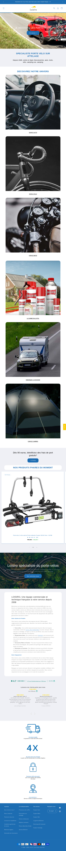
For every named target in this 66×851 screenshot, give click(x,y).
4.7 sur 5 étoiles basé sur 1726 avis (36, 681)
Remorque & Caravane (39, 824)
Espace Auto (36, 810)
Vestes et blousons (24, 819)
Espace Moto (36, 813)
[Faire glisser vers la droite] (37, 547)
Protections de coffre (24, 810)
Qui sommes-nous (33, 576)
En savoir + (33, 33)
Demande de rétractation (11, 833)
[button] (4, 8)
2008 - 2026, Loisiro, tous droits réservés (33, 847)
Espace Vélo (36, 817)
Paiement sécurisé (9, 817)
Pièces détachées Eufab (25, 826)
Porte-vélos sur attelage (23, 814)
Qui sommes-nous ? (9, 810)
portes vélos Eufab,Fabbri (32, 629)
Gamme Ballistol (23, 829)
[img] (33, 689)
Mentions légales (8, 829)
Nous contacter (8, 813)
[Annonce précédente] (3, 2)
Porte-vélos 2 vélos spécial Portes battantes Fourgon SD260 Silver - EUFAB (32, 535)
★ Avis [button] (64, 427)
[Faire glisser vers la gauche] (29, 547)
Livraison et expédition (10, 820)
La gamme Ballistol (38, 820)
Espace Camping (37, 827)
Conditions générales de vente (9, 825)
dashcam (40, 635)
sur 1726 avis (31, 691)
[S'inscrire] (55, 811)
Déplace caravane (23, 822)
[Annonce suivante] (63, 2)
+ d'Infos (33, 460)
